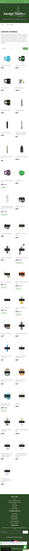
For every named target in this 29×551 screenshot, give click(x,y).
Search (14, 499)
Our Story (14, 503)
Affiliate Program (14, 508)
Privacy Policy (14, 515)
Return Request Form (14, 521)
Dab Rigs (14, 507)
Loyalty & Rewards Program (14, 502)
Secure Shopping (14, 523)
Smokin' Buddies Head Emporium (15, 548)
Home (2, 24)
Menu (4, 1)
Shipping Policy (14, 518)
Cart (27, 1)
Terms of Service (14, 516)
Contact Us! (14, 513)
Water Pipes (14, 505)
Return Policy (14, 519)
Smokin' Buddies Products (15, 500)
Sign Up (25, 532)
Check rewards (6, 549)
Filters (25, 48)
